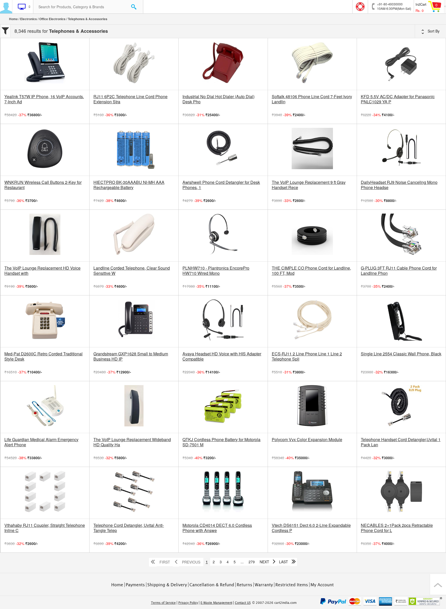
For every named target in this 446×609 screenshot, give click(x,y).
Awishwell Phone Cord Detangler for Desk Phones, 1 (221, 185)
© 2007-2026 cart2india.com (274, 603)
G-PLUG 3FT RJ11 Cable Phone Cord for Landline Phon (399, 271)
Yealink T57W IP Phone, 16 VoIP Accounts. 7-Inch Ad (44, 99)
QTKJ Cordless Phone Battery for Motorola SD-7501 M (221, 442)
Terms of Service (163, 603)
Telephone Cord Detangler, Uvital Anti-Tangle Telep (128, 528)
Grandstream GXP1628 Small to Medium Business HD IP (130, 356)
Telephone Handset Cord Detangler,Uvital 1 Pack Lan (401, 442)
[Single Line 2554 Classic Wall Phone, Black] (401, 321)
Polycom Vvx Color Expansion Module (307, 439)
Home (13, 19)
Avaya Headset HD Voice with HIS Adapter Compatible (221, 356)
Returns (244, 584)
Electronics (28, 19)
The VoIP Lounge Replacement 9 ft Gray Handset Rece (309, 185)
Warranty (264, 584)
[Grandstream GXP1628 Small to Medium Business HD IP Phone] (134, 321)
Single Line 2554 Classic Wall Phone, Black (401, 353)
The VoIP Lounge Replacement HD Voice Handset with (42, 271)
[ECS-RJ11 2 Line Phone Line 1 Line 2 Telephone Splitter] (312, 321)
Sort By (433, 31)
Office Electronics (52, 19)
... (242, 561)
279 (252, 561)
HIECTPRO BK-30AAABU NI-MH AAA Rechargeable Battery (128, 185)
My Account (322, 584)
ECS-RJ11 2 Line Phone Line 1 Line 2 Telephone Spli (307, 356)
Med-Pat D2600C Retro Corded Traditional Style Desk (43, 356)
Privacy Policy (188, 603)
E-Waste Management (216, 603)
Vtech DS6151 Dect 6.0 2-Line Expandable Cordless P (311, 528)
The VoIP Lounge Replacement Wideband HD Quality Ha (132, 442)
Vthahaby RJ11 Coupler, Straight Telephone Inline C (44, 528)
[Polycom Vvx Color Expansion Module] (312, 407)
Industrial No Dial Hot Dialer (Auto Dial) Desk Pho (218, 99)
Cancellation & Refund (211, 584)
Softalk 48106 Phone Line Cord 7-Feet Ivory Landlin (312, 99)
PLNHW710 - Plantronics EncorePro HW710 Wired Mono (215, 271)
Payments (135, 584)
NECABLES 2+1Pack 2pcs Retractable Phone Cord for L (397, 528)
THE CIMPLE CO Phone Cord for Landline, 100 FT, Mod (311, 271)
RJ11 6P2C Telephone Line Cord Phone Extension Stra (130, 99)
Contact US (243, 603)
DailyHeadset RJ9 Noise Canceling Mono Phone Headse (399, 185)
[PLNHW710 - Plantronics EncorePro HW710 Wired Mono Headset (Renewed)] (223, 235)
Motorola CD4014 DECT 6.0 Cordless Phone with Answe (217, 528)
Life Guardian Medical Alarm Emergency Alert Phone (41, 442)
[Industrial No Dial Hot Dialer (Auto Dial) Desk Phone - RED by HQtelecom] (223, 64)
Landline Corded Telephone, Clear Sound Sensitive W (131, 271)
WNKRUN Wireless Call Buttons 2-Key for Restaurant (43, 185)
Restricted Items (291, 584)
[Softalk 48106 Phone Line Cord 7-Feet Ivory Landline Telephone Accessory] (312, 64)
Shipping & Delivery (167, 584)
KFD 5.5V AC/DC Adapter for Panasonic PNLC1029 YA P (398, 99)
